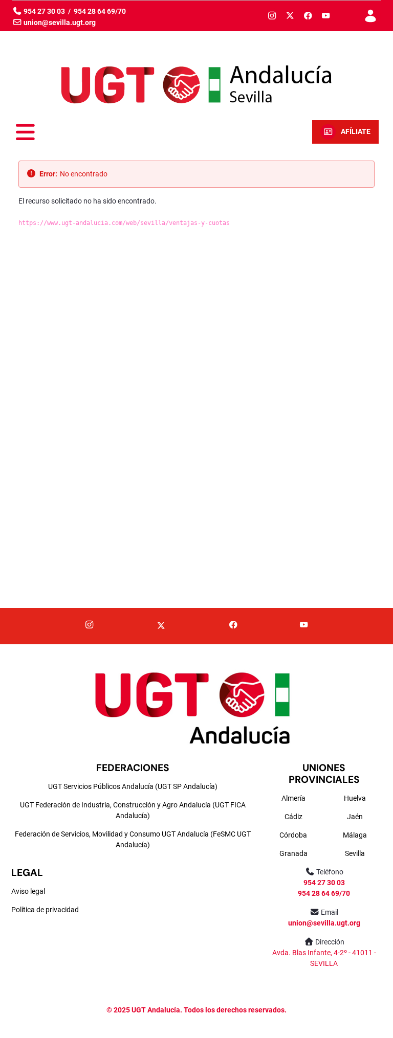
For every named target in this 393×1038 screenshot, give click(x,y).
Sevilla (355, 853)
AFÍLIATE (355, 131)
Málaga (355, 835)
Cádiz (293, 817)
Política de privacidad (45, 910)
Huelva (355, 798)
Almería (293, 798)
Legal (27, 872)
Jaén (355, 817)
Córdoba (293, 835)
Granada (293, 853)
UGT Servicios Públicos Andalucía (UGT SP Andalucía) (132, 786)
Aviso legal (28, 891)
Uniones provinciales (324, 773)
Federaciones (132, 767)
